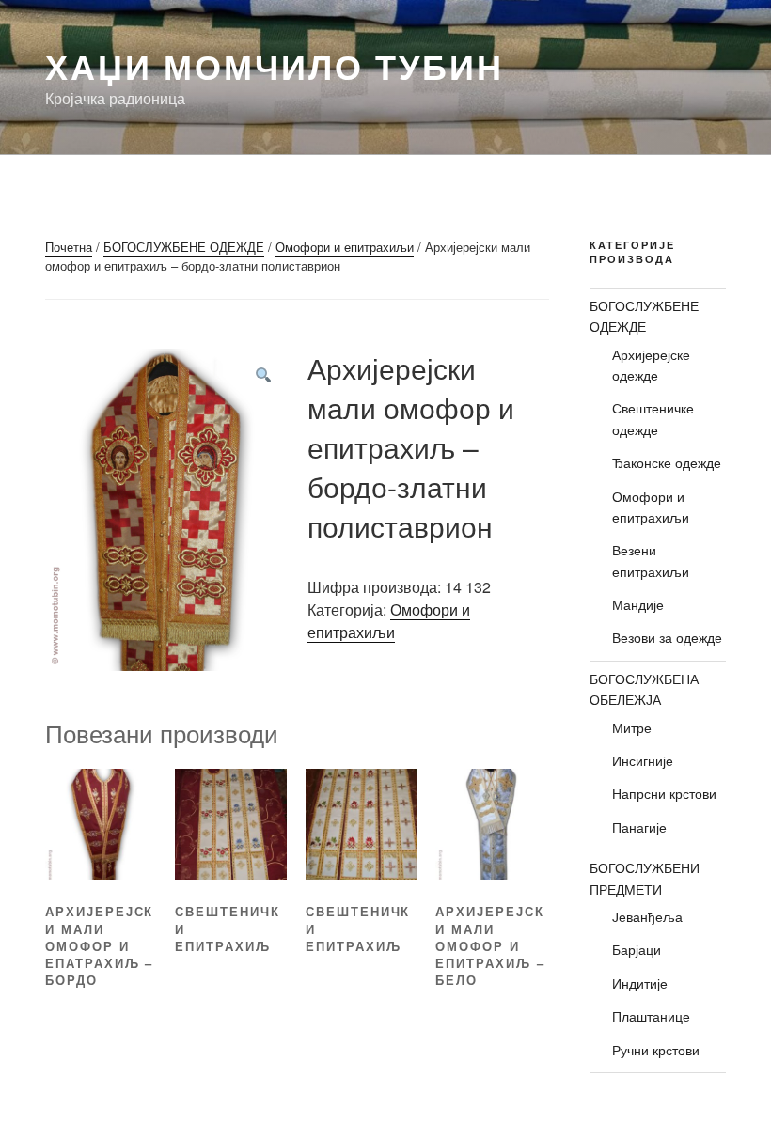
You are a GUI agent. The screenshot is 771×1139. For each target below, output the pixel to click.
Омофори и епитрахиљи (344, 247)
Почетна (68, 247)
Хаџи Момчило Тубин (274, 65)
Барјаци (636, 949)
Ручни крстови (656, 1049)
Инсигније (642, 760)
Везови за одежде (667, 637)
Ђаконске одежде (666, 462)
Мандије (638, 604)
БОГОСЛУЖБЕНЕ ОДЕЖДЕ (183, 247)
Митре (632, 727)
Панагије (639, 827)
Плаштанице (651, 1015)
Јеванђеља (647, 916)
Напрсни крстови (664, 793)
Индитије (640, 983)
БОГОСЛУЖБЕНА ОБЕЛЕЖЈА (644, 689)
